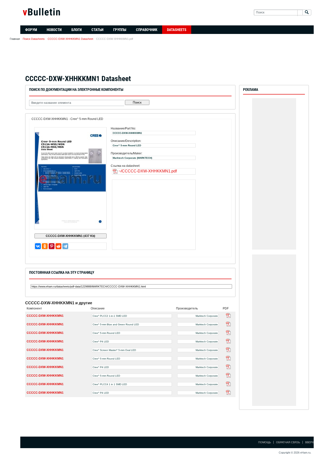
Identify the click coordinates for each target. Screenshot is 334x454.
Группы (119, 30)
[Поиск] (306, 13)
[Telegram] (65, 246)
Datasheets (176, 30)
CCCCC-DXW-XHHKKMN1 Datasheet (70, 38)
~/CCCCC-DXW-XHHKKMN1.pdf (148, 171)
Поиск (137, 102)
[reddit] (58, 246)
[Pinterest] (52, 246)
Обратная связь (288, 442)
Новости (54, 30)
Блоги (76, 30)
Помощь (264, 442)
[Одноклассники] (45, 246)
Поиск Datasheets (34, 38)
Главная (15, 38)
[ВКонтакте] (38, 246)
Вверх (309, 442)
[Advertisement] (167, 59)
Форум (31, 30)
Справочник (146, 30)
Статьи (97, 30)
